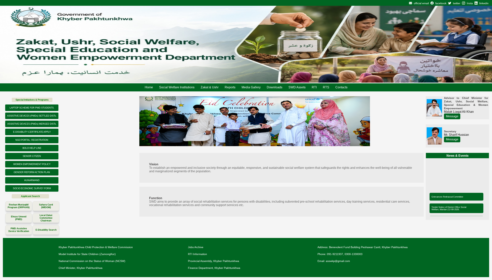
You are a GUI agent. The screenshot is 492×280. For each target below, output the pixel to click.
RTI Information (197, 254)
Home (149, 87)
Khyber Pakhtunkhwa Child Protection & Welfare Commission (96, 247)
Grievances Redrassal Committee (447, 193)
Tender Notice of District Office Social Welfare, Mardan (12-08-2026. (448, 205)
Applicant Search (30, 196)
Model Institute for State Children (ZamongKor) (87, 254)
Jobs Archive (195, 247)
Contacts (341, 87)
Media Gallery (251, 87)
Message (452, 116)
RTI (314, 87)
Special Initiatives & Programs (32, 100)
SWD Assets (297, 87)
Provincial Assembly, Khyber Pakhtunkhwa (213, 261)
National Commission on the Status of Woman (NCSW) (92, 261)
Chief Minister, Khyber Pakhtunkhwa (80, 267)
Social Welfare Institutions (176, 87)
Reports (230, 87)
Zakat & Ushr (210, 87)
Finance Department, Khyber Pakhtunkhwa (214, 267)
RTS (326, 87)
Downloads (274, 87)
